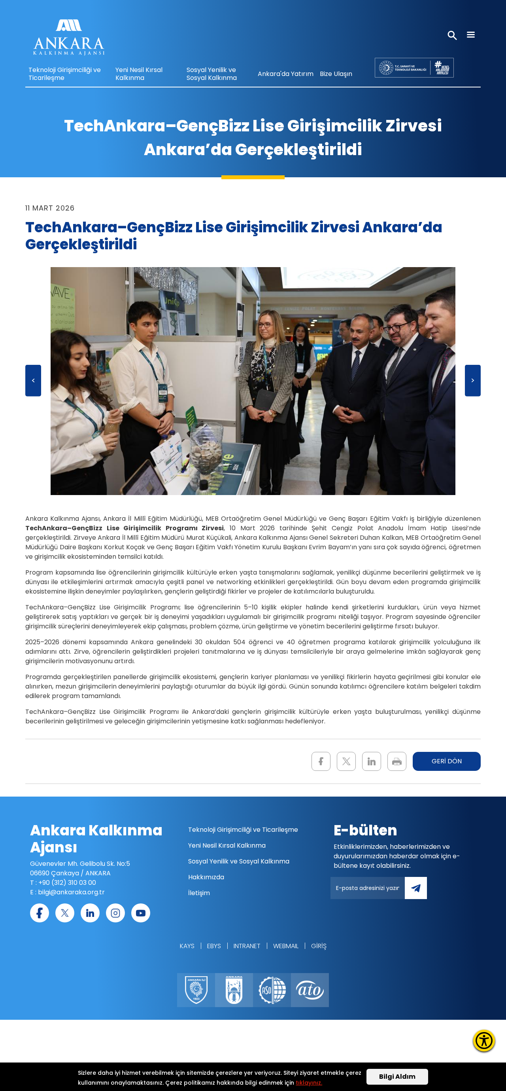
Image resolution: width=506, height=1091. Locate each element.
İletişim (199, 892)
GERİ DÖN (447, 761)
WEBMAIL (285, 946)
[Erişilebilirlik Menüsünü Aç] (484, 1040)
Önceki (33, 383)
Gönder (421, 892)
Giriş (319, 946)
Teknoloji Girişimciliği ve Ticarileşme (64, 73)
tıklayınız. (309, 1083)
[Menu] (470, 35)
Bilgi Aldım (397, 1076)
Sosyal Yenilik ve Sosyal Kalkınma (212, 73)
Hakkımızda (206, 877)
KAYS (187, 946)
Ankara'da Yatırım (285, 73)
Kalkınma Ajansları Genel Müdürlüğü (414, 67)
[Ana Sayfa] (68, 39)
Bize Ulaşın (336, 73)
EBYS (214, 946)
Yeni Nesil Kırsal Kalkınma (138, 73)
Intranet (247, 946)
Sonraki (473, 383)
